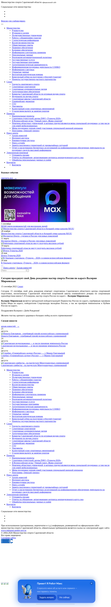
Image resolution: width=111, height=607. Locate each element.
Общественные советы (22, 45)
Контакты (16, 165)
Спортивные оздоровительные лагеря (29, 89)
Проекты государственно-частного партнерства (34, 79)
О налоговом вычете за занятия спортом (30, 111)
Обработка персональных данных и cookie (31, 160)
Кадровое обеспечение (22, 50)
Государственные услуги (23, 60)
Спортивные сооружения (23, 87)
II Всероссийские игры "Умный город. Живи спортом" (37, 121)
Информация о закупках (23, 69)
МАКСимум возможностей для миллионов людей (24, 226)
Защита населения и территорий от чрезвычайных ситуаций (40, 145)
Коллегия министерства (23, 43)
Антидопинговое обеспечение (26, 91)
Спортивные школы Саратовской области (31, 99)
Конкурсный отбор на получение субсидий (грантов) (36, 77)
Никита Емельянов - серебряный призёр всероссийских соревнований (33, 336)
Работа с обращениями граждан (26, 38)
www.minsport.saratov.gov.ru (13, 530)
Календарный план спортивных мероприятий (33, 109)
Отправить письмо (20, 155)
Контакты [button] (11, 162)
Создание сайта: (8, 538)
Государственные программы (25, 62)
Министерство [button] (13, 28)
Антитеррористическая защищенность (30, 65)
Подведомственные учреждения (27, 35)
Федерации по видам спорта (25, 96)
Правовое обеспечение (22, 47)
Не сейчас (64, 597)
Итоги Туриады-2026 (11, 255)
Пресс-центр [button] (12, 133)
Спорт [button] (9, 82)
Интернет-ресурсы (20, 138)
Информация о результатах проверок (29, 52)
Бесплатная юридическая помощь (27, 74)
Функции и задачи (20, 33)
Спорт (20, 286)
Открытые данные (20, 72)
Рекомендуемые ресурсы (23, 140)
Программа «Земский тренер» (26, 130)
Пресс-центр (9, 268)
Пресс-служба (18, 143)
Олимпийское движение (23, 101)
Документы (17, 106)
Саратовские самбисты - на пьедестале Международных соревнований (34, 365)
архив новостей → (10, 326)
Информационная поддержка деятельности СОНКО (36, 67)
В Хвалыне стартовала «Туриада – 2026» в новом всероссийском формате (35, 263)
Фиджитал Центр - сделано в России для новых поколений (28, 241)
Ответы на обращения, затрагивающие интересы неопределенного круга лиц (48, 157)
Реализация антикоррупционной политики (32, 57)
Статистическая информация (25, 40)
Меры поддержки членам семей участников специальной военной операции (47, 128)
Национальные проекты (23, 116)
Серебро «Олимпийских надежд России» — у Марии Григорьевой (32, 355)
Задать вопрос (46, 597)
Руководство (18, 30)
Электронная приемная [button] (17, 152)
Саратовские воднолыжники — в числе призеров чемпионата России (33, 346)
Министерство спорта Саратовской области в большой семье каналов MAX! (36, 233)
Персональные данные (22, 55)
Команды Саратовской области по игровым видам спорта (38, 94)
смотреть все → (9, 178)
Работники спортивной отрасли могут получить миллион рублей (31, 248)
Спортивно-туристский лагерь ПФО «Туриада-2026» (36, 118)
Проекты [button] (10, 113)
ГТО (14, 104)
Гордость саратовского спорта (26, 84)
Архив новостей (19, 135)
